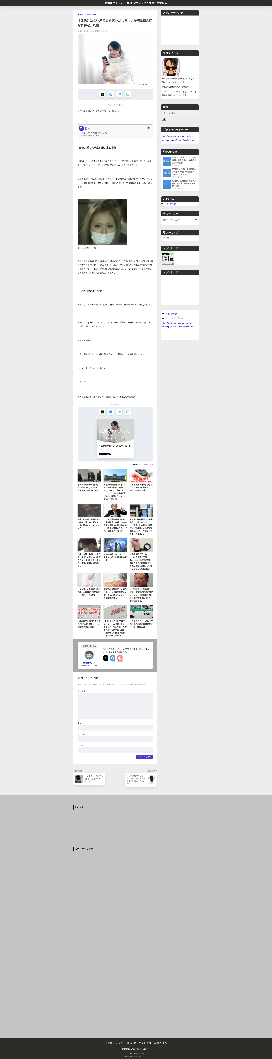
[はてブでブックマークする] (119, 94)
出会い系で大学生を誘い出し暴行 (95, 133)
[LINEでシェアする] (128, 94)
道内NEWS (148, 464)
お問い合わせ (170, 204)
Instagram (120, 661)
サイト (81, 745)
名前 (81, 723)
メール (82, 734)
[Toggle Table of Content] (148, 128)
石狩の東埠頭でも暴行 (90, 136)
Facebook (112, 661)
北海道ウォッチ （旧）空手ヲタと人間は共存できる (136, 2)
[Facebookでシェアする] (111, 94)
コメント (83, 691)
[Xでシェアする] (102, 94)
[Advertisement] (180, 30)
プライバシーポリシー (136, 1053)
